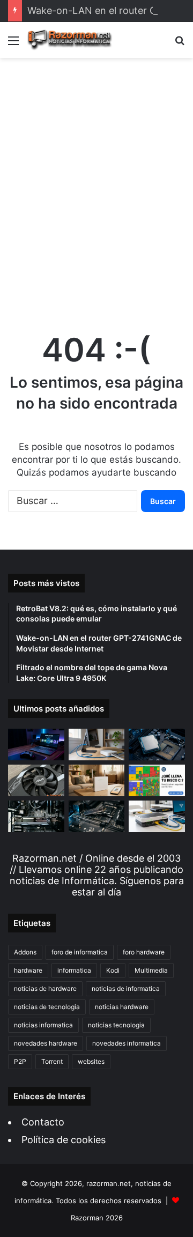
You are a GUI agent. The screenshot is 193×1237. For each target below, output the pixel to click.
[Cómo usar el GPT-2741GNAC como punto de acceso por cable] (157, 816)
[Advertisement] (96, 184)
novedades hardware (45, 1043)
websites (91, 1061)
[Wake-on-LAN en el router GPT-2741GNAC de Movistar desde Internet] (97, 744)
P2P (20, 1061)
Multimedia (151, 970)
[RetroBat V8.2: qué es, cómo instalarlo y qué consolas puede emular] (36, 744)
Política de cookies (63, 1139)
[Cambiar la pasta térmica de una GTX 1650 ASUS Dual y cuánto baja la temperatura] (36, 780)
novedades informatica (126, 1043)
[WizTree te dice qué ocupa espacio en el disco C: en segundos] (157, 780)
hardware (28, 970)
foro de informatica (79, 952)
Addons (25, 952)
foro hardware (144, 952)
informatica (74, 970)
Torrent (52, 1061)
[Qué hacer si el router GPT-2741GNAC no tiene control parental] (97, 780)
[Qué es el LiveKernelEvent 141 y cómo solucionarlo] (36, 816)
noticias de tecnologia (47, 1007)
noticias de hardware (45, 988)
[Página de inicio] (70, 39)
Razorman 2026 (97, 1217)
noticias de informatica (126, 988)
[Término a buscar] (179, 44)
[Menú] (13, 44)
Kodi (113, 970)
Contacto (42, 1122)
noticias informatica (43, 1025)
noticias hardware (122, 1007)
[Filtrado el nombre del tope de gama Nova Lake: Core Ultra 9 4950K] (157, 744)
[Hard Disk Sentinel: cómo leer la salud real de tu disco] (97, 816)
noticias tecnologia (116, 1025)
